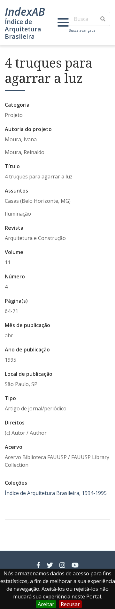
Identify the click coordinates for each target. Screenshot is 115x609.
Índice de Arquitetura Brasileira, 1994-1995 (56, 493)
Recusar (70, 604)
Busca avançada (82, 30)
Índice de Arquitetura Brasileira (23, 29)
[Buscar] (103, 19)
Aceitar (46, 604)
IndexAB (25, 11)
